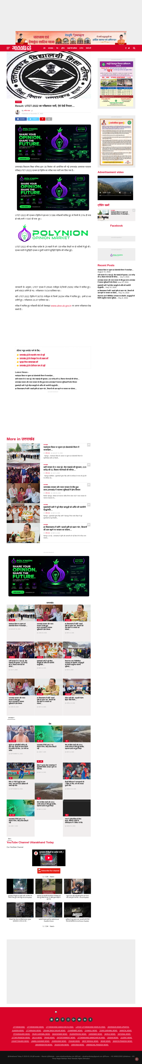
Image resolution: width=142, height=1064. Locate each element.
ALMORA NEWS (18, 1030)
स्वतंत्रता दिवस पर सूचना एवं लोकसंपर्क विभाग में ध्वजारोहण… (34, 376)
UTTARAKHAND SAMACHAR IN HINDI (59, 1027)
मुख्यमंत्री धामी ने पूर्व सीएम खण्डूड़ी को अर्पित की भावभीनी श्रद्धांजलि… (37, 385)
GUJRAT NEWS (126, 1037)
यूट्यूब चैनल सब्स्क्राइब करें (29, 361)
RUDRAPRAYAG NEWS (78, 1034)
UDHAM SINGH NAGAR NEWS (54, 1030)
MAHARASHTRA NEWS (44, 1045)
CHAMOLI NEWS (91, 1030)
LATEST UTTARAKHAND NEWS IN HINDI (90, 1027)
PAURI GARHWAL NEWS (41, 1034)
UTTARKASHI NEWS (33, 1030)
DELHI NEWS (37, 1037)
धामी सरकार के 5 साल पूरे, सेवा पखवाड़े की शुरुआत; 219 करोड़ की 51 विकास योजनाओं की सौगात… (47, 379)
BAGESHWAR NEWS (59, 1034)
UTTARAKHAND (19, 1027)
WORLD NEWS (110, 1034)
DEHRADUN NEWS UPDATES (118, 1027)
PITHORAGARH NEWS (21, 1034)
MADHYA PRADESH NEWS (122, 1041)
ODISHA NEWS (112, 1037)
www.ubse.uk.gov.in (61, 305)
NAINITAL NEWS (125, 1030)
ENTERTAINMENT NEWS (66, 1037)
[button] (52, 877)
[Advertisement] (71, 15)
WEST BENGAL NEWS (90, 1041)
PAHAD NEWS (49, 1037)
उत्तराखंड (50, 48)
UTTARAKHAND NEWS (35, 1027)
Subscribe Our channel (50, 871)
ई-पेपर (81, 48)
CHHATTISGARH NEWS (20, 1041)
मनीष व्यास (27, 110)
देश (57, 48)
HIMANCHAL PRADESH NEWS (97, 1045)
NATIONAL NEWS (124, 1034)
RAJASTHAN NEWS (62, 1045)
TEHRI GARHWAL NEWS (108, 1030)
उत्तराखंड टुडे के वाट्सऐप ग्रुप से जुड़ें (32, 354)
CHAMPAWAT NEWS (75, 1030)
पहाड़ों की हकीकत (72, 48)
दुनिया (63, 48)
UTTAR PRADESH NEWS (21, 1037)
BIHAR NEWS (105, 1041)
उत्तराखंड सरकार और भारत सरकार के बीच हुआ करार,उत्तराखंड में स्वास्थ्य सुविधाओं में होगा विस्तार (46, 382)
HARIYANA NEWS (77, 1045)
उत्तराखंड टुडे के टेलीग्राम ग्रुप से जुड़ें (32, 365)
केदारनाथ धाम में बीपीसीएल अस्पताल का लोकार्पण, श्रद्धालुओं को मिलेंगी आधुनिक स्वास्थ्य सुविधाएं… (116, 297)
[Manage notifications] (137, 1059)
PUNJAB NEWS (74, 1041)
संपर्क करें (88, 48)
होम (44, 48)
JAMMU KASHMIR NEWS (40, 1041)
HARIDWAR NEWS (95, 1034)
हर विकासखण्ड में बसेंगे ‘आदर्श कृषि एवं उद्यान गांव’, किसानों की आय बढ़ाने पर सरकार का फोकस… (46, 389)
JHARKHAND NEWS (59, 1041)
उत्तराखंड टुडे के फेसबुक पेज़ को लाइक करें (34, 358)
